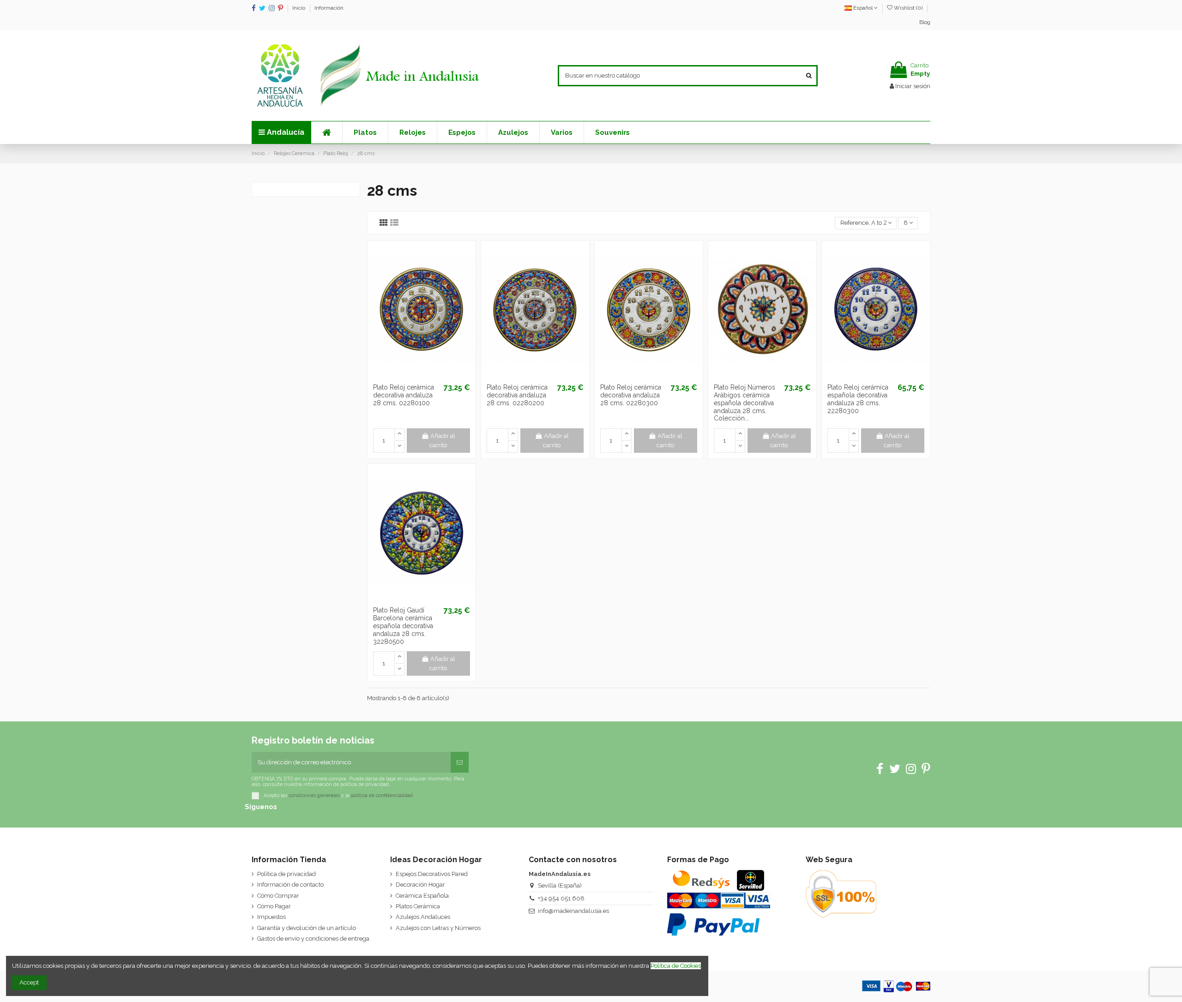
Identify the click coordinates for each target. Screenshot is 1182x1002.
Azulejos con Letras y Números (438, 927)
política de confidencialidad (382, 795)
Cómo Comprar (278, 895)
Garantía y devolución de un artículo (306, 927)
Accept (29, 982)
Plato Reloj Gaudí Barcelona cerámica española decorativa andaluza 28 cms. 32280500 (403, 625)
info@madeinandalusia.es (573, 910)
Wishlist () (908, 8)
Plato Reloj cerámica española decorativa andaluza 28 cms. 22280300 (857, 399)
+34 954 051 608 (561, 898)
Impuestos (271, 916)
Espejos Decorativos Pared (432, 873)
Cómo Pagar (274, 906)
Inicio (299, 8)
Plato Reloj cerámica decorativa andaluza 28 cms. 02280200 (517, 395)
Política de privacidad (286, 873)
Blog (924, 22)
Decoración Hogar (420, 884)
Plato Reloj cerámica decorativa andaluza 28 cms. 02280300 (630, 395)
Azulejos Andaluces (423, 916)
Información (329, 8)
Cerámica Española (422, 895)
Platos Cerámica (418, 906)
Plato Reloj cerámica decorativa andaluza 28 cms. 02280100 (403, 395)
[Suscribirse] (460, 762)
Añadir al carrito (442, 440)
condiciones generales (314, 795)
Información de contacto (290, 884)
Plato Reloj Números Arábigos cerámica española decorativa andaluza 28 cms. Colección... (744, 403)
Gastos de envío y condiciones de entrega (313, 938)
